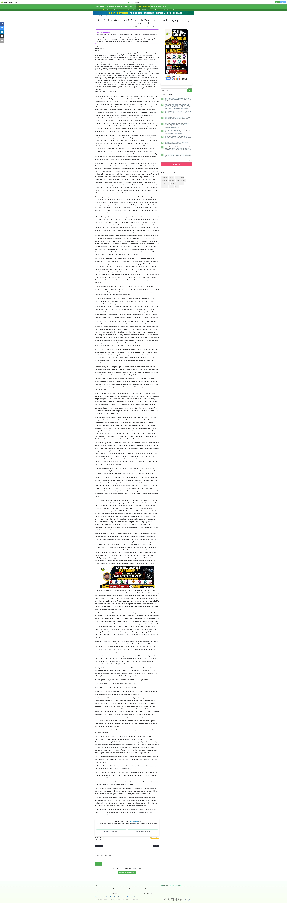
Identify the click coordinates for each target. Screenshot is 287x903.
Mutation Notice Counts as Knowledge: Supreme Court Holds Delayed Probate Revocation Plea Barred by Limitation (178, 119)
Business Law (165, 177)
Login (277, 2)
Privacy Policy (127, 896)
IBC (140, 10)
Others (104, 838)
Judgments (118, 6)
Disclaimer (120, 896)
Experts (125, 6)
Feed (113, 891)
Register (283, 2)
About (96, 896)
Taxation (171, 186)
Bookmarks (130, 893)
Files (134, 6)
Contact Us (133, 896)
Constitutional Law (179, 177)
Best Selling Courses (119, 10)
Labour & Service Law (181, 180)
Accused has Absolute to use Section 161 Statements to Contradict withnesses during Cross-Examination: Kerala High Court (178, 155)
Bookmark (156, 26)
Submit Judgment (176, 164)
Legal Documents (165, 183)
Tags (145, 888)
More (164, 6)
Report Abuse (155, 838)
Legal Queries (110, 6)
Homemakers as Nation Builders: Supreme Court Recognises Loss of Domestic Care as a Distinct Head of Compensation (178, 138)
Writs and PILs (159, 10)
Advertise (107, 896)
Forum (96, 888)
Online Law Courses (144, 6)
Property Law (165, 186)
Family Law (171, 180)
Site (130, 2)
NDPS (144, 10)
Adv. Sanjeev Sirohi (131, 26)
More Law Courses (178, 10)
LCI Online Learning (148, 893)
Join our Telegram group (111, 831)
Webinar (158, 6)
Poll (129, 888)
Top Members (115, 893)
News (130, 6)
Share (149, 26)
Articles (102, 6)
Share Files (130, 891)
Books (153, 6)
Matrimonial (150, 10)
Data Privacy (167, 10)
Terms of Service (113, 896)
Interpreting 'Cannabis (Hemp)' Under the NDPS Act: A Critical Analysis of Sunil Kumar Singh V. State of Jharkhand (178, 113)
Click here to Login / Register (126, 872)
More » (190, 160)
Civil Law (171, 177)
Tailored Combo (132, 10)
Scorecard (130, 886)
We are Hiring (101, 896)
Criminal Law (164, 180)
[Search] (189, 90)
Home (97, 6)
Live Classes (107, 10)
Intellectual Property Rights (177, 183)
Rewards (146, 886)
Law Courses (136, 2)
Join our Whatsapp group (143, 831)
